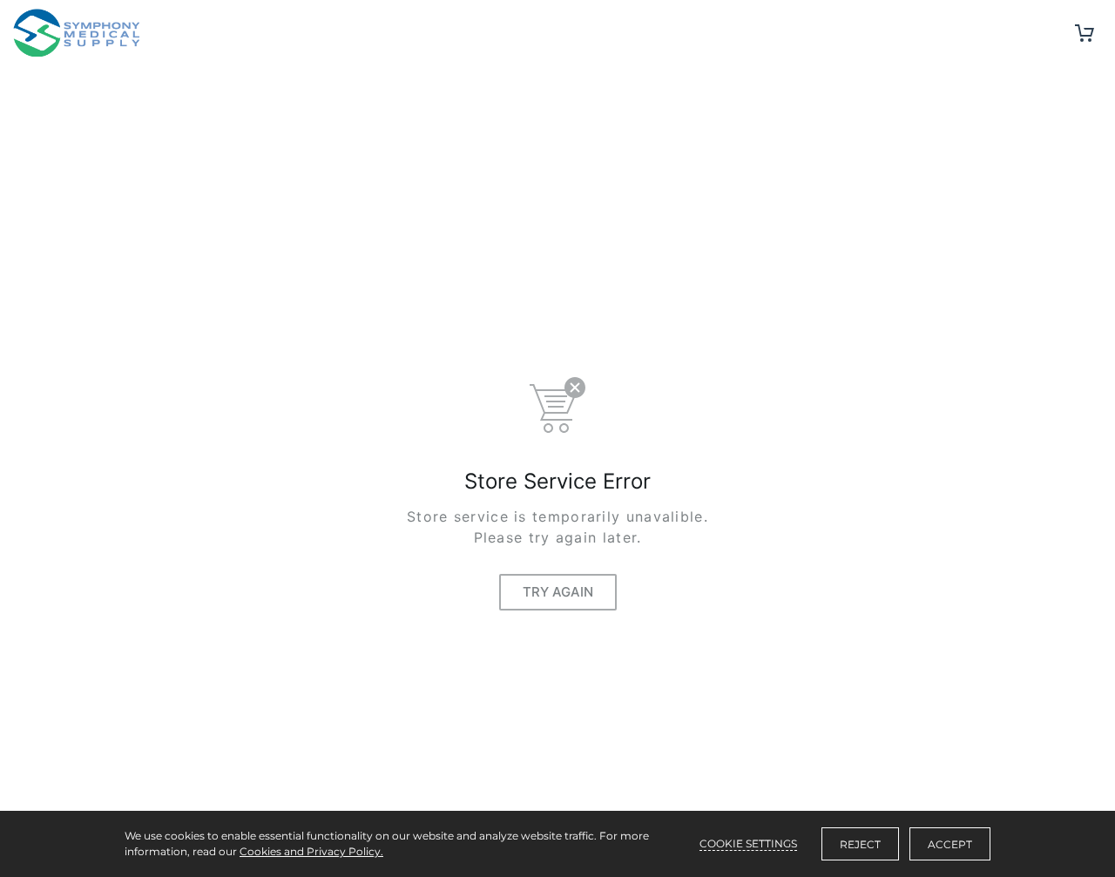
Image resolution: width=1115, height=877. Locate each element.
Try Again (558, 592)
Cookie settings (748, 843)
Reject (860, 844)
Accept (950, 844)
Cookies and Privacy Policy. (311, 851)
